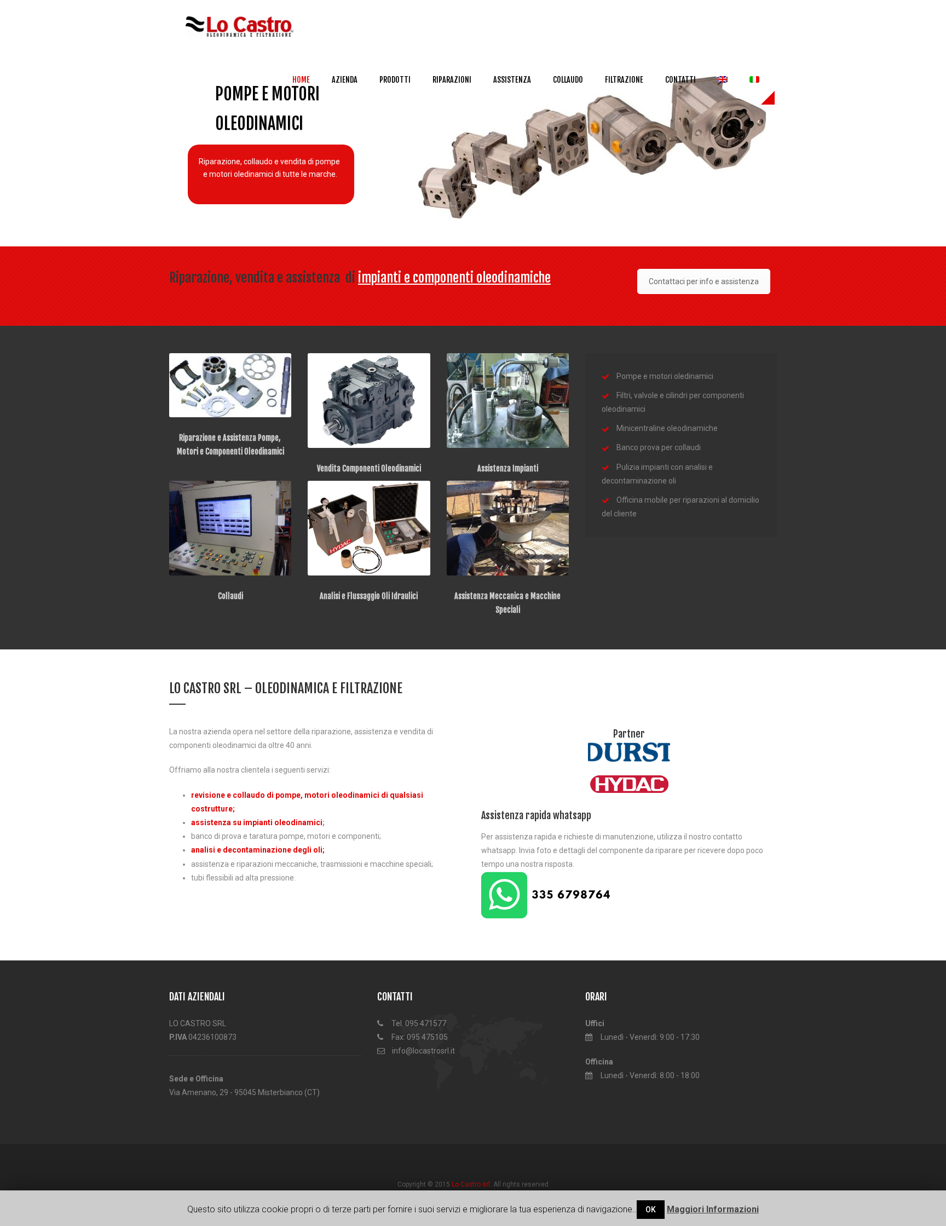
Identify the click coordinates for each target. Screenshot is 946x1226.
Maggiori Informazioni (713, 1209)
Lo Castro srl (471, 1184)
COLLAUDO (568, 79)
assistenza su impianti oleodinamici (256, 822)
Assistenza (512, 79)
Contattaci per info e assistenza (704, 281)
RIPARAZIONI (451, 79)
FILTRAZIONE (624, 79)
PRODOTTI (395, 79)
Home (301, 79)
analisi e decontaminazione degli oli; (258, 849)
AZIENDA (344, 79)
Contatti (680, 79)
